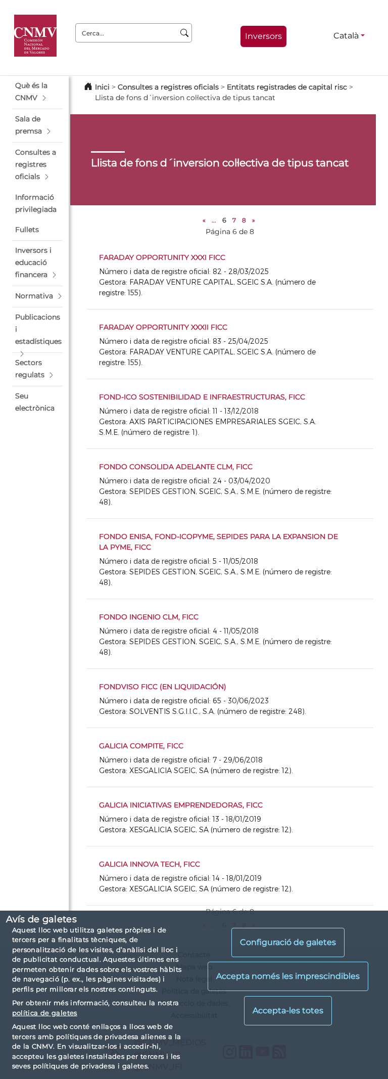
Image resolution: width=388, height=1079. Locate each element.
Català (346, 35)
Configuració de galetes (288, 942)
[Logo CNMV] (37, 36)
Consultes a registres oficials (168, 87)
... (214, 220)
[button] (37, 92)
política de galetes (44, 1013)
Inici (102, 87)
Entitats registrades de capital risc (287, 87)
